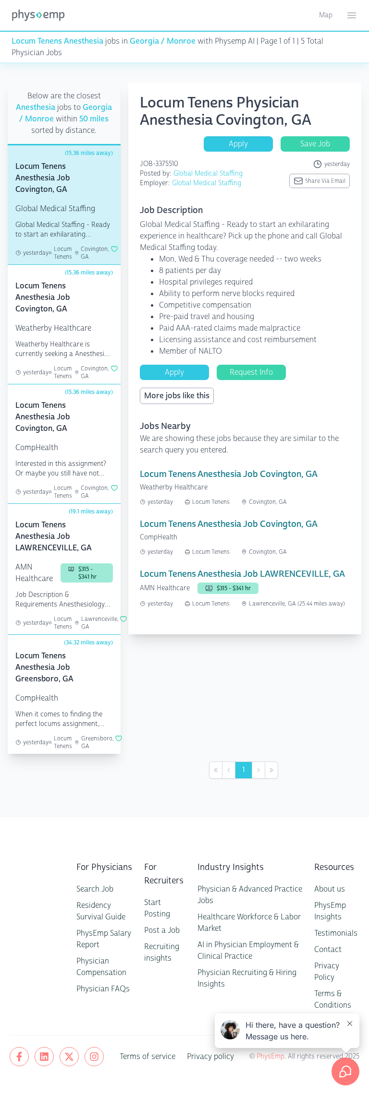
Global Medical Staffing (208, 173)
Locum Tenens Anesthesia (57, 41)
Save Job (315, 144)
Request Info (251, 372)
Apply (238, 144)
